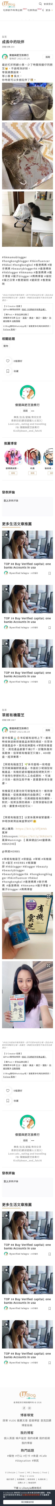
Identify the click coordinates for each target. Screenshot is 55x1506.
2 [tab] (25, 20)
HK (30, 1472)
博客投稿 (27, 1425)
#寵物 (10, 1456)
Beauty (37, 1472)
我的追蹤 (44, 1438)
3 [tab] (29, 20)
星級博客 (34, 1420)
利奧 (32, 468)
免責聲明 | (22, 1479)
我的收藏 (33, 1438)
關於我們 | (12, 1479)
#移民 (35, 1460)
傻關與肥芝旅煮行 (19, 55)
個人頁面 (9, 1438)
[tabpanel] (27, 17)
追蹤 (48, 56)
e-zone (31, 1476)
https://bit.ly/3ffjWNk (31, 828)
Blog (23, 1476)
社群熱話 (32, 10)
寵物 (45, 317)
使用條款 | (33, 1479)
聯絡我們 (32, 1482)
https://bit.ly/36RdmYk (35, 836)
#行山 (18, 1456)
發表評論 (11, 500)
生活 (4, 36)
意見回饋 (46, 1420)
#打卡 (26, 1456)
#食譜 (34, 1456)
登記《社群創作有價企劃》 (34, 309)
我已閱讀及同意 (27, 1502)
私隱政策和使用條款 (31, 1495)
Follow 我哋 (9, 329)
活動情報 (16, 321)
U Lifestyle (11, 1472)
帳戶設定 (21, 1438)
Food (46, 1472)
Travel (22, 1472)
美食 (31, 317)
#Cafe (43, 1456)
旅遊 (25, 317)
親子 (38, 317)
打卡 (18, 317)
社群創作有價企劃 (13, 10)
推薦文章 (22, 1420)
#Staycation (23, 1460)
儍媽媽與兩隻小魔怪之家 (13, 468)
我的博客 (27, 1443)
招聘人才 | (23, 1482)
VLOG (12, 1420)
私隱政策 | (43, 1479)
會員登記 (48, 3)
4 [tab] (33, 20)
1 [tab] (21, 20)
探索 (5, 1420)
